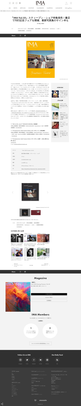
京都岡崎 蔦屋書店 (21, 30)
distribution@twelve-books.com (20, 144)
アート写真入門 (14, 393)
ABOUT (32, 387)
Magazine (40, 278)
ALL (12, 373)
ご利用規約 (53, 389)
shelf (58, 28)
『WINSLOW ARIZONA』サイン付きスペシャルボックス (23, 112)
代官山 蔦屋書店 (31, 28)
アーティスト (33, 380)
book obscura (52, 28)
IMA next (38, 371)
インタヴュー (17, 233)
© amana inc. (40, 404)
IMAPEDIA (37, 378)
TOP (1, 10)
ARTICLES (12, 233)
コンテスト (13, 378)
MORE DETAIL (49, 294)
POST (13, 134)
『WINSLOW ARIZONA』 (40, 111)
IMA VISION (36, 394)
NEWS (4, 10)
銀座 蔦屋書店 (37, 28)
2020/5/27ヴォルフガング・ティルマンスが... (18, 265)
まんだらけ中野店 (22, 134)
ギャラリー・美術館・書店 (35, 381)
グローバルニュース (15, 389)
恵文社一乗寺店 (39, 134)
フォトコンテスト (34, 391)
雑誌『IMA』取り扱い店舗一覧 (56, 379)
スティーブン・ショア (22, 28)
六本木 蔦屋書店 (29, 132)
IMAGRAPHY (39, 375)
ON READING (29, 30)
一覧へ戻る (31, 265)
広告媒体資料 (53, 380)
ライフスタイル (14, 392)
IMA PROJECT (38, 385)
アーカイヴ (13, 390)
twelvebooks (14, 136)
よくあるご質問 (53, 376)
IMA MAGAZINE (34, 388)
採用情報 (52, 381)
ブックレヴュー (14, 388)
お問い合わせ (53, 383)
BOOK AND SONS (45, 28)
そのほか (13, 379)
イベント (8, 10)
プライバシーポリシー (54, 387)
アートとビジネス (14, 394)
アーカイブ (30, 233)
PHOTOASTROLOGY (59, 371)
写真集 (32, 382)
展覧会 (13, 374)
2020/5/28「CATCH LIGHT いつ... (44, 264)
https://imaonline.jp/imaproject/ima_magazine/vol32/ (33, 168)
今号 (12, 101)
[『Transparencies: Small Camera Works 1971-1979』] (30, 192)
